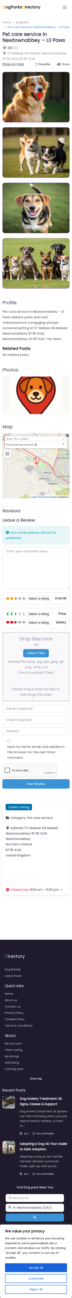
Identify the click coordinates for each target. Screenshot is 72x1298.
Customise (36, 1279)
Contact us (13, 1007)
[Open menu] (65, 7)
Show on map (13, 64)
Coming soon (14, 1069)
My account (13, 1043)
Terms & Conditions (19, 1026)
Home (6, 22)
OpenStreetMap (48, 496)
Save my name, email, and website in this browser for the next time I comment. (36, 752)
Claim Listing (19, 807)
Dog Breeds (13, 969)
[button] (36, 889)
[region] (36, 1261)
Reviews (11, 511)
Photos (10, 370)
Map (7, 427)
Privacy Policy (14, 1013)
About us (11, 1000)
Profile (9, 302)
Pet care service (40, 817)
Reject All (36, 1289)
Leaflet (33, 496)
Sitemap (36, 1079)
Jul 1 (26, 1133)
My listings (12, 1056)
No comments (45, 1133)
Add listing (12, 1063)
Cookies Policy (15, 1019)
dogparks (22, 22)
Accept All (36, 1268)
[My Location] (35, 444)
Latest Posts (13, 976)
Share (66, 64)
